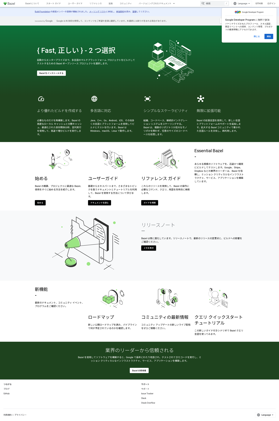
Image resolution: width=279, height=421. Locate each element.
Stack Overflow (148, 403)
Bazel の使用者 (139, 370)
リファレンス (96, 3)
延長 (111, 3)
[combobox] (214, 3)
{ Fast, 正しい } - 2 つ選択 (76, 50)
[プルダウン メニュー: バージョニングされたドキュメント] (175, 3)
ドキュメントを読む (99, 203)
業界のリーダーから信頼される (139, 350)
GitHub (259, 3)
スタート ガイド (53, 3)
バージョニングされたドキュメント (155, 3)
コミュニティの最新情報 (164, 317)
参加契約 (120, 11)
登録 (134, 11)
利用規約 (7, 415)
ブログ (6, 389)
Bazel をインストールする (51, 73)
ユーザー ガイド (75, 3)
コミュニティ (126, 3)
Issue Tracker (147, 393)
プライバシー (20, 415)
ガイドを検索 (150, 203)
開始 (269, 36)
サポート (145, 389)
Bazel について (32, 3)
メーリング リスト (97, 11)
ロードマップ (101, 317)
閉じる (257, 36)
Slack (143, 398)
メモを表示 (149, 248)
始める (40, 203)
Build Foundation (42, 11)
